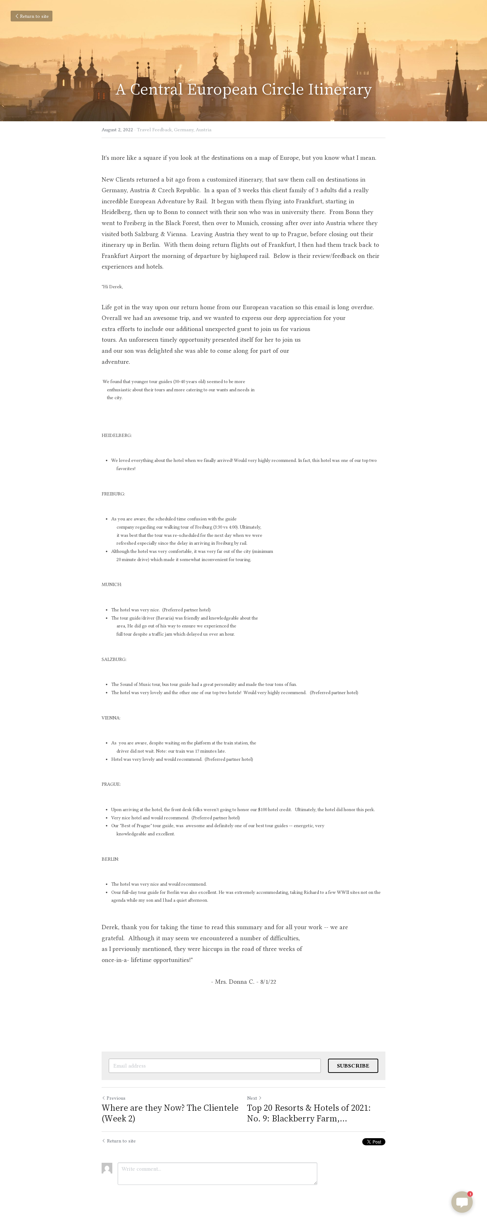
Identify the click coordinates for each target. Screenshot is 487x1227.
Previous (116, 1098)
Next (252, 1098)
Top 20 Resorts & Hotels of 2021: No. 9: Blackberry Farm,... (309, 1112)
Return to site (34, 16)
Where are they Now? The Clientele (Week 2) (170, 1112)
